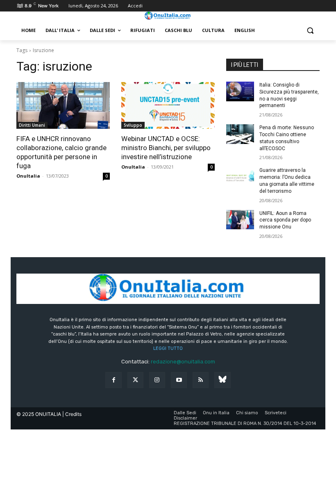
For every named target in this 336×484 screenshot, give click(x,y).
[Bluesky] (222, 380)
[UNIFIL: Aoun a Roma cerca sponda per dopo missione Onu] (240, 220)
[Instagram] (157, 380)
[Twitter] (135, 380)
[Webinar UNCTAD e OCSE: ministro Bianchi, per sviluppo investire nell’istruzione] (168, 105)
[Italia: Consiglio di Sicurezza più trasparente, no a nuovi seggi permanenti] (240, 91)
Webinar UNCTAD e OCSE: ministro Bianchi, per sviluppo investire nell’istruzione (166, 148)
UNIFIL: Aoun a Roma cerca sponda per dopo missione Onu (285, 220)
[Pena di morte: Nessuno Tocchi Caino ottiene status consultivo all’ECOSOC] (240, 134)
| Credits (72, 414)
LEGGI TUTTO (168, 348)
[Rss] (201, 380)
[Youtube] (179, 380)
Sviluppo (133, 125)
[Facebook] (113, 380)
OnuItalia (28, 176)
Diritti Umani (32, 125)
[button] (310, 30)
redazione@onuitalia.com (183, 361)
